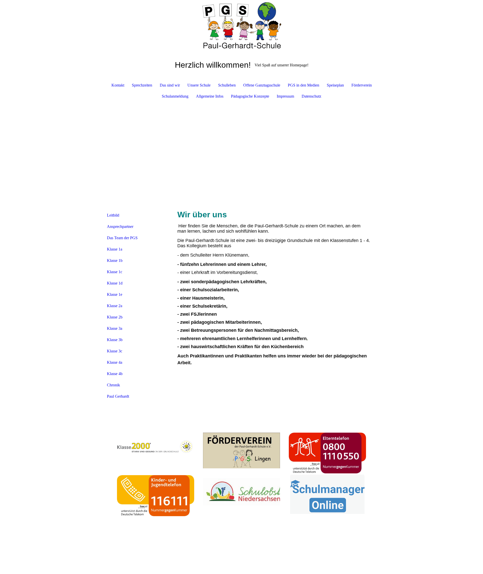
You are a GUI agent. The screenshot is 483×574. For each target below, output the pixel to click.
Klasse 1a (114, 249)
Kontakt (117, 85)
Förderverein (361, 85)
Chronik (113, 385)
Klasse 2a (114, 306)
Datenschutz (311, 96)
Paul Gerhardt (118, 396)
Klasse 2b (115, 317)
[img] (241, 25)
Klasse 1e (114, 294)
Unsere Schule (199, 85)
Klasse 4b (115, 374)
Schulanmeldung (175, 96)
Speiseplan (335, 85)
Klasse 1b (115, 260)
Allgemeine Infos (209, 96)
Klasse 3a (114, 328)
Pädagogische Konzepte (250, 96)
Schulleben (227, 85)
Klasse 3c (114, 351)
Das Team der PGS (122, 238)
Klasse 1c (114, 272)
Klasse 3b (115, 340)
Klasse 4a (114, 362)
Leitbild (113, 215)
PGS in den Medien (303, 85)
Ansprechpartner (120, 226)
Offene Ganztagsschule (261, 85)
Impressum (285, 96)
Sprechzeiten (142, 85)
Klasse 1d (115, 283)
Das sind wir (170, 85)
